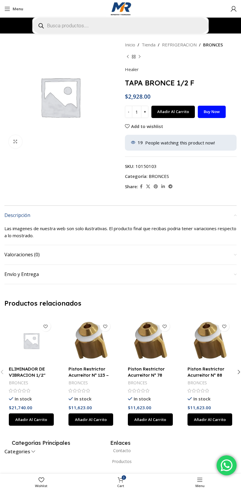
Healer (132, 69)
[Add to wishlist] (46, 326)
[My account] (234, 9)
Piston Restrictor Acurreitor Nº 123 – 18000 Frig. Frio (88, 375)
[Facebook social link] (141, 187)
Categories (17, 451)
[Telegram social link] (170, 187)
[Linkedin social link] (163, 187)
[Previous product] (128, 57)
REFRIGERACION (179, 45)
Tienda (148, 45)
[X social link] (148, 187)
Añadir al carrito (173, 111)
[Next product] (140, 57)
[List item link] (120, 450)
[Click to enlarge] (15, 141)
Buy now (212, 111)
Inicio (130, 45)
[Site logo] (120, 8)
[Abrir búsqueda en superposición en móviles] (120, 25)
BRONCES (213, 45)
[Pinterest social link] (156, 187)
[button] (31, 419)
